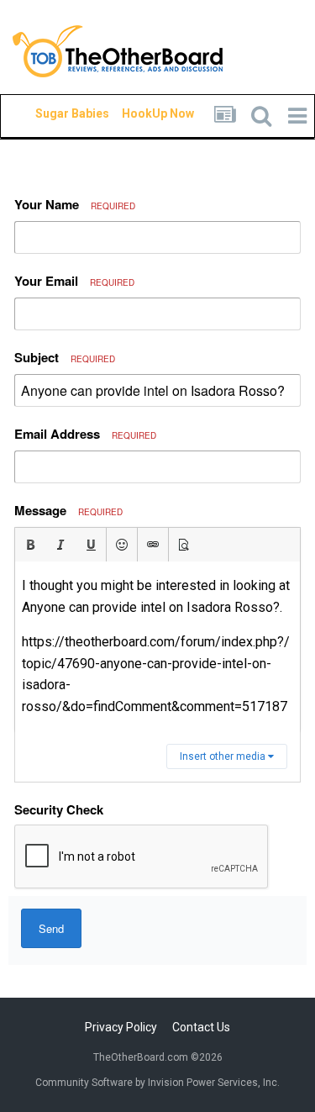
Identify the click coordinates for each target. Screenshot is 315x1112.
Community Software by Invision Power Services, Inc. (157, 1082)
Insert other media (224, 756)
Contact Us (201, 1027)
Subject (64, 357)
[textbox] (157, 646)
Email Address (85, 433)
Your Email (74, 280)
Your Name (74, 204)
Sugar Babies (52, 113)
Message (68, 510)
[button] (30, 544)
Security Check (58, 809)
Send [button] (51, 928)
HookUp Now (138, 113)
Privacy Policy (121, 1027)
